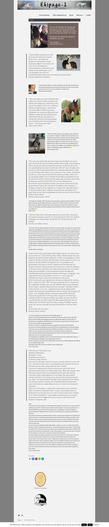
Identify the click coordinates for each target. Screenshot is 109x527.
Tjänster (71, 15)
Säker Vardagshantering (59, 15)
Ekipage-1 (20, 520)
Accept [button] (84, 524)
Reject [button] (90, 524)
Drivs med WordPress (29, 520)
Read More (96, 524)
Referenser (79, 15)
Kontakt (88, 15)
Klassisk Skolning (44, 15)
